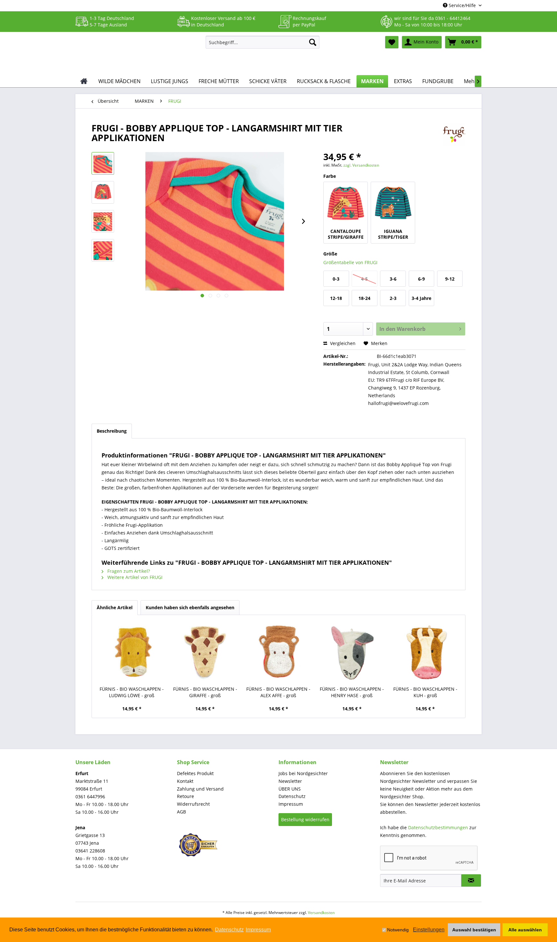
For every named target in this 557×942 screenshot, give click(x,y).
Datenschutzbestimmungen (438, 827)
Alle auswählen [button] (525, 929)
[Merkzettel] (392, 42)
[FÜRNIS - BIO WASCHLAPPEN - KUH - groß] (425, 652)
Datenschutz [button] (229, 929)
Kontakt (185, 781)
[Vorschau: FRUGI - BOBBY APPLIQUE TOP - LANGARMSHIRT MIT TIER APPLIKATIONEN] (103, 163)
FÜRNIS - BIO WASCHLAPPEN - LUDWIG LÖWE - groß (132, 692)
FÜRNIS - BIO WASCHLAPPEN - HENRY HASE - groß (352, 692)
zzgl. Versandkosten (361, 165)
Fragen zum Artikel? (128, 571)
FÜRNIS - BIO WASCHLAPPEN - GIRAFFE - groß (205, 692)
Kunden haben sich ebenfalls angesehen (190, 607)
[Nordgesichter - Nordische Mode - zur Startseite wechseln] (138, 54)
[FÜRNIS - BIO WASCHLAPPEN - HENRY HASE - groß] (352, 652)
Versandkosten (321, 912)
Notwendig (398, 929)
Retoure (185, 796)
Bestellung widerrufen (305, 819)
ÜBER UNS (289, 789)
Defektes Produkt (195, 773)
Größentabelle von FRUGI (350, 262)
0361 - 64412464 (452, 18)
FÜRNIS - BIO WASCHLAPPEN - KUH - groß (425, 692)
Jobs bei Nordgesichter (303, 773)
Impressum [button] (258, 929)
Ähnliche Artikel (114, 607)
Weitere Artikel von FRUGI (134, 577)
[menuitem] (262, 42)
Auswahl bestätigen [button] (474, 929)
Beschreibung (112, 431)
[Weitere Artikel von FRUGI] (454, 134)
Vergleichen (342, 343)
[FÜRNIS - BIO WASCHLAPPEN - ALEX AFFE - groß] (278, 652)
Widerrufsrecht (193, 804)
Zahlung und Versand (200, 789)
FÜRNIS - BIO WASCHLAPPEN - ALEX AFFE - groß (278, 692)
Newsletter (290, 781)
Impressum (290, 804)
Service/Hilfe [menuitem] (462, 5)
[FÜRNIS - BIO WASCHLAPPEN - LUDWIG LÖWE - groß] (131, 652)
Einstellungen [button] (429, 929)
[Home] (84, 81)
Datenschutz (292, 796)
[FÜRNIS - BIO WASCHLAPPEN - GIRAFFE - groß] (205, 652)
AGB (181, 812)
